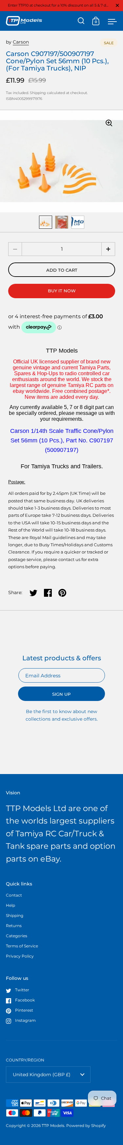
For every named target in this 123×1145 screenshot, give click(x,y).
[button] (108, 249)
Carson (21, 42)
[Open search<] (81, 20)
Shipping (38, 92)
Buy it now (62, 290)
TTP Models (53, 1125)
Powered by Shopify (86, 1125)
